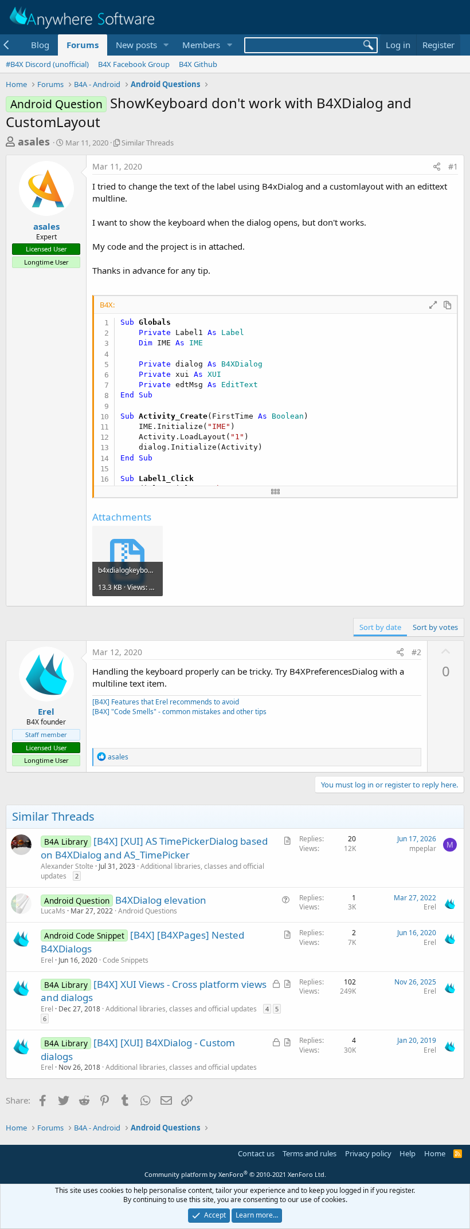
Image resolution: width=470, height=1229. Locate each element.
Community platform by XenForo (235, 1174)
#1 (453, 166)
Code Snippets (125, 960)
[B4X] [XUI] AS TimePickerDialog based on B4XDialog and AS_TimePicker (154, 847)
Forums (82, 44)
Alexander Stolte (67, 866)
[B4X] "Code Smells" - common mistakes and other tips (179, 711)
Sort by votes (435, 627)
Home (434, 1153)
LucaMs (53, 911)
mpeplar (422, 848)
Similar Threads (148, 142)
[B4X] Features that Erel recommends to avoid (165, 702)
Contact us (256, 1153)
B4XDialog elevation (160, 900)
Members (201, 44)
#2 (416, 652)
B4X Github (198, 64)
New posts (136, 44)
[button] (166, 45)
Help (407, 1153)
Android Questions (147, 911)
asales (34, 141)
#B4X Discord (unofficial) (47, 64)
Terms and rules (309, 1153)
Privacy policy (368, 1153)
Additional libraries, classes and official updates (152, 871)
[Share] (436, 166)
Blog (40, 44)
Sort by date (380, 627)
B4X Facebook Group (134, 64)
